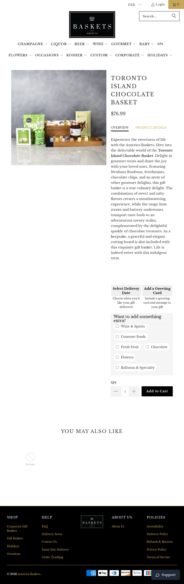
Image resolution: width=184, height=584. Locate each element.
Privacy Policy (156, 549)
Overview (120, 128)
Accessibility (155, 526)
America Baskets (29, 574)
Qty (113, 382)
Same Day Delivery (55, 549)
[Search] (174, 16)
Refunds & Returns (160, 541)
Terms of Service (158, 557)
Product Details (150, 128)
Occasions (13, 553)
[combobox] (159, 16)
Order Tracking (52, 557)
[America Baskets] (92, 25)
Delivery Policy (157, 534)
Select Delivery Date (126, 290)
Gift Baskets (15, 538)
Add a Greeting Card (157, 290)
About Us (118, 526)
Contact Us (49, 541)
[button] (33, 44)
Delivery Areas (52, 534)
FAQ (45, 526)
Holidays (13, 546)
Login (160, 4)
